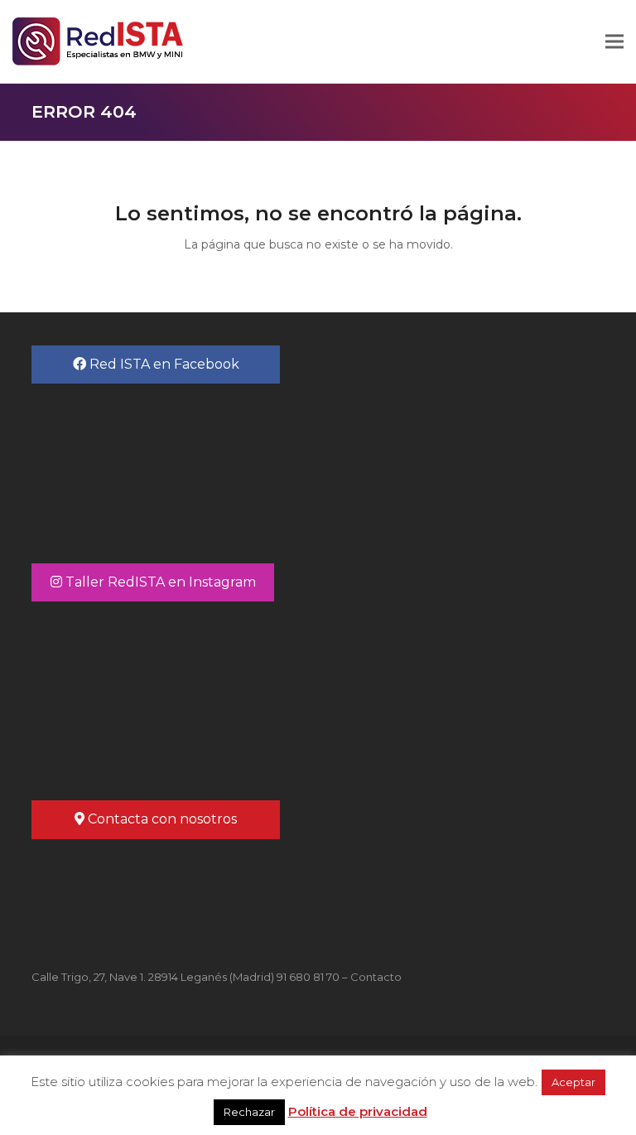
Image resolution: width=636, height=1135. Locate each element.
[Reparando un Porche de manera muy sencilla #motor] (174, 691)
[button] (614, 42)
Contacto (376, 976)
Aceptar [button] (573, 1082)
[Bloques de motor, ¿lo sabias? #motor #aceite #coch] (461, 691)
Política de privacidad (357, 1111)
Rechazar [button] (249, 1111)
